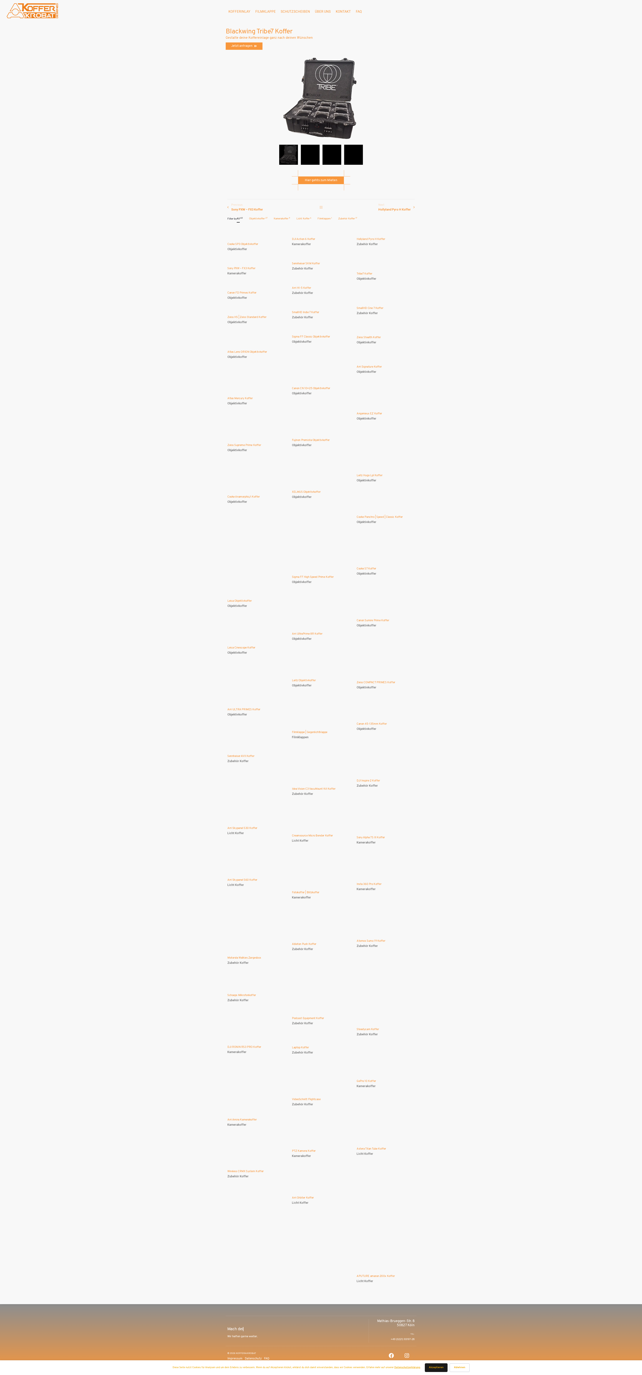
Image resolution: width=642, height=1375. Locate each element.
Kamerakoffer (301, 244)
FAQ (359, 12)
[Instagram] (407, 1355)
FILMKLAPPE (265, 12)
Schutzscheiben (295, 12)
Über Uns (323, 12)
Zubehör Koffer (367, 244)
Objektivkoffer (237, 249)
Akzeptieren (436, 1367)
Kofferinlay (239, 12)
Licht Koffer (235, 833)
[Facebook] (391, 1355)
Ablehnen (459, 1367)
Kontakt (343, 12)
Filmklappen (300, 737)
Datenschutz (253, 1359)
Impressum (234, 1359)
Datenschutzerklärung (407, 1367)
